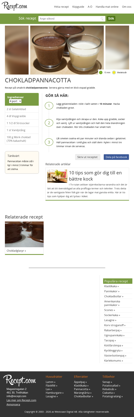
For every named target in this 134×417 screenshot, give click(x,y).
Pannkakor (110, 291)
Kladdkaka (110, 286)
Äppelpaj (79, 382)
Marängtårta (82, 392)
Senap (106, 382)
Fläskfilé (50, 385)
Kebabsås (108, 389)
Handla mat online (107, 6)
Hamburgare (54, 392)
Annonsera (13, 404)
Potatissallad (110, 385)
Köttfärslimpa (112, 345)
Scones (108, 310)
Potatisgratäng (111, 396)
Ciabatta (107, 392)
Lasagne (109, 320)
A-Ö (90, 6)
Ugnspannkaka (113, 335)
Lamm (49, 382)
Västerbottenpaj (114, 355)
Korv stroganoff (114, 325)
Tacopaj (109, 340)
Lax (48, 389)
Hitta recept (61, 6)
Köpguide (78, 6)
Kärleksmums (112, 360)
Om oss (126, 6)
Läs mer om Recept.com (21, 400)
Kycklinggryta (112, 350)
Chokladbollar (112, 296)
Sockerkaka (111, 315)
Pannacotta (81, 389)
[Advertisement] (67, 263)
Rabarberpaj (112, 330)
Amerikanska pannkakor (112, 303)
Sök (111, 18)
